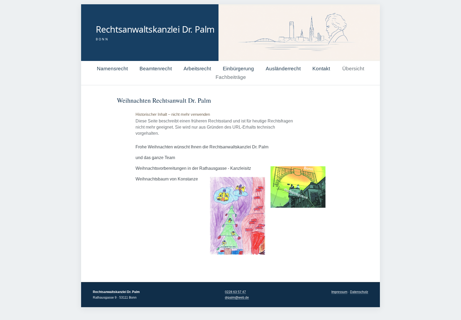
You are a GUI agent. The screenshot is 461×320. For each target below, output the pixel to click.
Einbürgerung (238, 68)
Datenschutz (359, 292)
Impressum (339, 292)
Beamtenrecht (156, 68)
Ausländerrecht (283, 68)
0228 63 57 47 (235, 292)
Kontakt (321, 68)
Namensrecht (112, 68)
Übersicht (353, 68)
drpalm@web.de (237, 297)
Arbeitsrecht (197, 68)
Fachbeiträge (231, 77)
